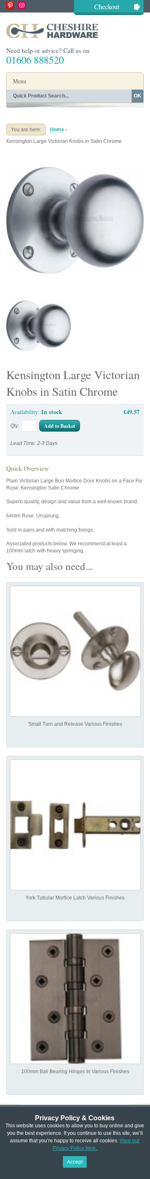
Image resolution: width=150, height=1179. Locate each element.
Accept (74, 1162)
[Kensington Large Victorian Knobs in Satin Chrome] (75, 155)
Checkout (107, 6)
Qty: (14, 426)
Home (57, 129)
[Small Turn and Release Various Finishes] (75, 651)
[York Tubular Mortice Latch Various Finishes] (75, 824)
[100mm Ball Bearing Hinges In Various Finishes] (75, 998)
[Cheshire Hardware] (75, 30)
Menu (19, 81)
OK (137, 96)
